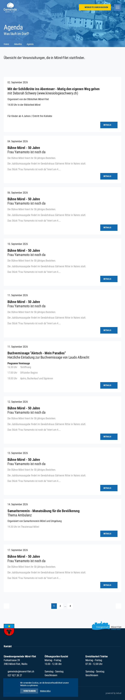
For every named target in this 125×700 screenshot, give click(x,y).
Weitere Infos (45, 691)
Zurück (6, 606)
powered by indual (113, 693)
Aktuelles (18, 44)
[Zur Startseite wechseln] (10, 7)
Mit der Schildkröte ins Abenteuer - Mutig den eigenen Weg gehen (53, 89)
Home (6, 44)
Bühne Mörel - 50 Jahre (23, 148)
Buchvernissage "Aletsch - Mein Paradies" (36, 353)
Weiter (118, 606)
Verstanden (29, 691)
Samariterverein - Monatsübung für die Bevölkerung (43, 511)
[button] (54, 606)
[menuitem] (113, 693)
